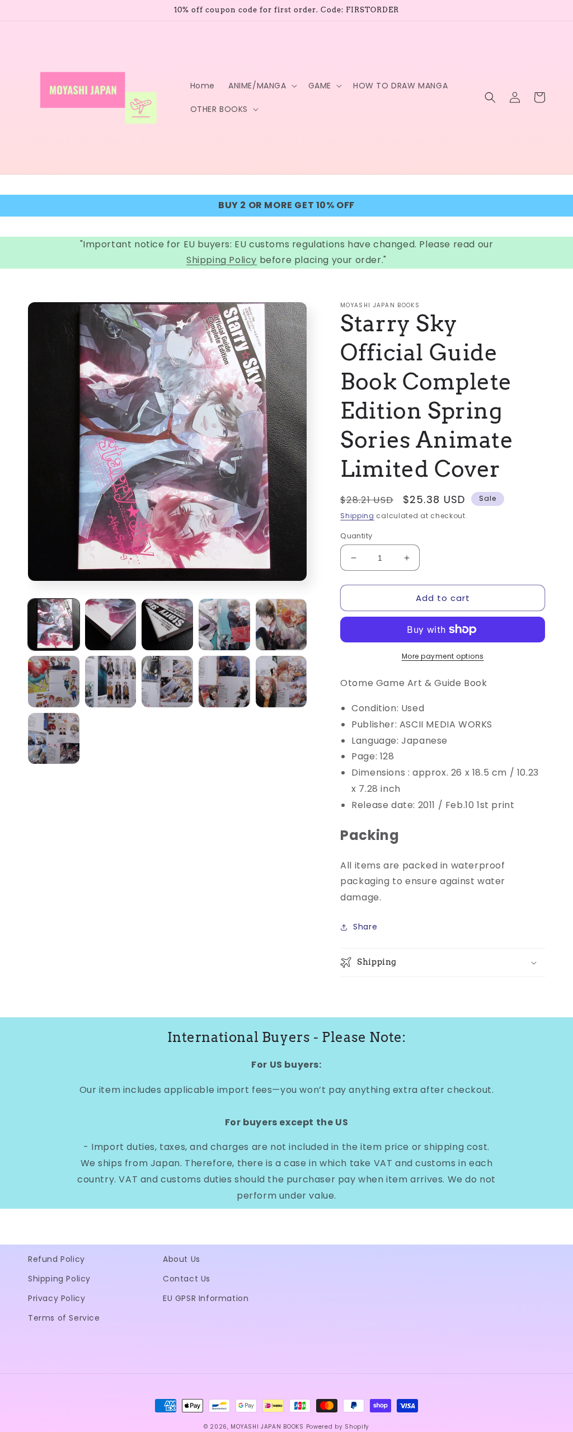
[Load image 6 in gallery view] (53, 681)
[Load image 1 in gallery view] (53, 624)
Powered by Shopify (338, 1426)
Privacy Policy (56, 1298)
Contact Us (186, 1278)
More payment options (443, 656)
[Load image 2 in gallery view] (111, 624)
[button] (262, 85)
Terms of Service (64, 1317)
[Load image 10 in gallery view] (281, 681)
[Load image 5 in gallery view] (281, 624)
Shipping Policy (221, 259)
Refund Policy (56, 1259)
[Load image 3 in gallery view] (167, 624)
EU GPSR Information (205, 1298)
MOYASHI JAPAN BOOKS (267, 1426)
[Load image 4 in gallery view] (224, 624)
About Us (181, 1259)
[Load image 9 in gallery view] (224, 681)
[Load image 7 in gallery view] (111, 681)
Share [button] (365, 926)
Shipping (357, 515)
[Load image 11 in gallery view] (53, 738)
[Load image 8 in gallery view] (167, 681)
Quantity (356, 535)
